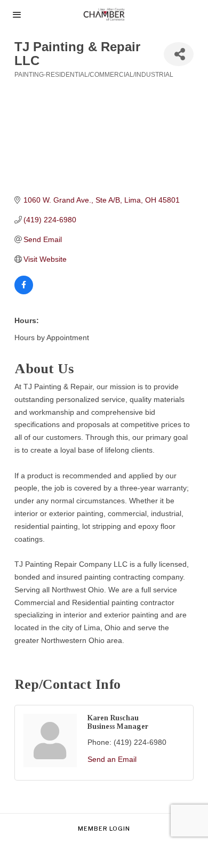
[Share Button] (179, 54)
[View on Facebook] (23, 291)
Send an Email (112, 759)
